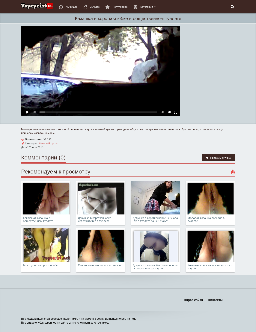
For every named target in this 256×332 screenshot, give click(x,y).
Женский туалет (49, 143)
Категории (147, 6)
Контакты (215, 299)
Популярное (120, 6)
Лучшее (95, 6)
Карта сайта (193, 299)
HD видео (71, 6)
